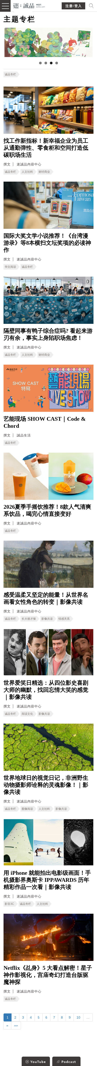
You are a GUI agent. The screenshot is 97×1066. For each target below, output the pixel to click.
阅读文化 (27, 713)
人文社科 (27, 171)
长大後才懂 (29, 618)
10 (78, 1017)
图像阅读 (27, 808)
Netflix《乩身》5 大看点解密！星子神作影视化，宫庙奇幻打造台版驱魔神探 (48, 975)
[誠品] (29, 5)
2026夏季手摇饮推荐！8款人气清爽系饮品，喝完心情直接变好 (47, 510)
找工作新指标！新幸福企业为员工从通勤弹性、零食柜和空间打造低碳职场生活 (46, 148)
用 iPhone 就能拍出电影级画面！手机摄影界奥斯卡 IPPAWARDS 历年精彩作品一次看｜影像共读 (47, 880)
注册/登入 (73, 6)
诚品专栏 (10, 74)
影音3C (9, 904)
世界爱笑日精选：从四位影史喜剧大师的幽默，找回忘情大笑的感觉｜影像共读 (46, 690)
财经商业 (44, 171)
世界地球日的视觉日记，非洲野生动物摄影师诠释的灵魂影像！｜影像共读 (46, 785)
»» (16, 1025)
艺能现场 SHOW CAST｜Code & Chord (45, 422)
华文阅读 (10, 266)
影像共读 (47, 618)
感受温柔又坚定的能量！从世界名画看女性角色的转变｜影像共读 (46, 598)
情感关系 (64, 618)
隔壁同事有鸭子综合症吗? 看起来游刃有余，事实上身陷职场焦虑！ (48, 334)
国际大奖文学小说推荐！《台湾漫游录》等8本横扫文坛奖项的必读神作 (47, 243)
